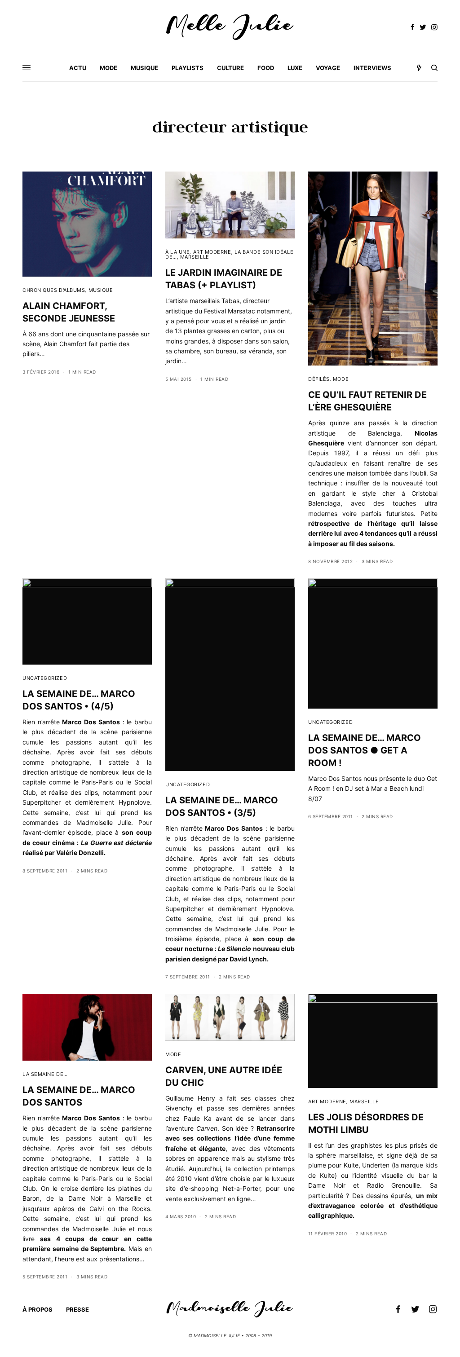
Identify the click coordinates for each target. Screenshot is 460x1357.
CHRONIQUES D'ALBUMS (53, 290)
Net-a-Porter (241, 1188)
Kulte (351, 1165)
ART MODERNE (212, 252)
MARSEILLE (194, 257)
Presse (77, 1309)
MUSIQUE (100, 290)
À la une (177, 252)
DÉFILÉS (319, 379)
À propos (37, 1309)
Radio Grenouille (393, 1185)
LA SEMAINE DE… (45, 1074)
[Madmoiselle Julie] (230, 27)
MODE (341, 379)
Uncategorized (44, 678)
